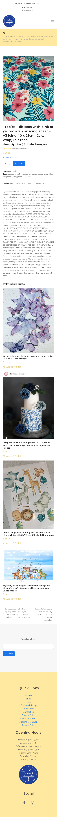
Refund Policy (28, 725)
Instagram (28, 10)
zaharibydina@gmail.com (29, 3)
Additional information (24, 183)
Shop (28, 698)
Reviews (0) (40, 183)
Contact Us (28, 712)
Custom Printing (29, 705)
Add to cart (19, 163)
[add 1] (9, 162)
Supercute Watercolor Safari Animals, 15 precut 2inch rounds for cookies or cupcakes (43, 614)
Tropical (15, 171)
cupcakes (26, 177)
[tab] (8, 183)
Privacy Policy (29, 715)
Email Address (28, 639)
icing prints (17, 177)
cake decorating (41, 174)
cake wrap (30, 174)
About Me (28, 708)
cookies (11, 174)
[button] (52, 21)
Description (8, 183)
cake (16, 174)
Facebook (28, 7)
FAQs (28, 702)
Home (28, 695)
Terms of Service (28, 718)
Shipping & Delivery (28, 722)
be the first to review (20, 149)
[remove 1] (9, 164)
